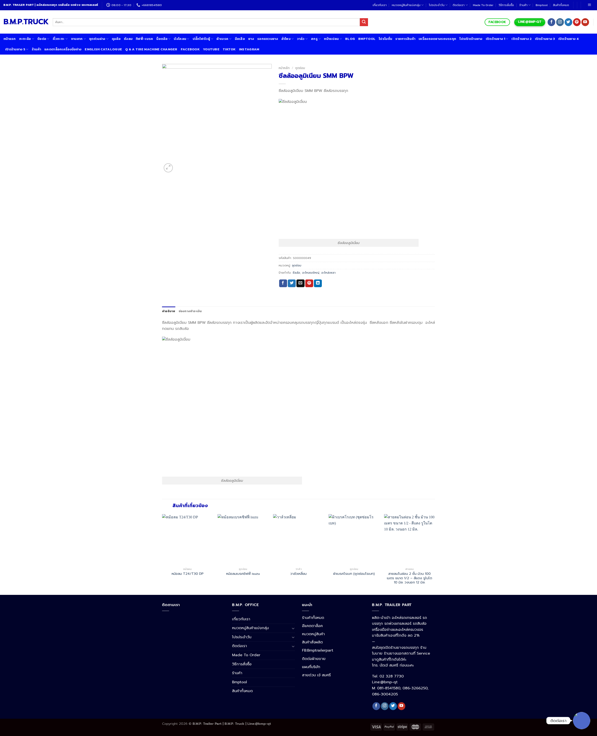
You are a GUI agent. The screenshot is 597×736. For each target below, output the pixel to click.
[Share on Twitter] (292, 283)
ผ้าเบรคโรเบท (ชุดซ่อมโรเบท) (354, 574)
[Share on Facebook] (283, 283)
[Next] (434, 554)
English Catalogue (103, 49)
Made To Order (483, 5)
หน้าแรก (9, 38)
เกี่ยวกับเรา (380, 5)
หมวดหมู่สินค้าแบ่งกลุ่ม (406, 5)
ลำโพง (286, 38)
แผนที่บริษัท (311, 667)
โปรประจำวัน (436, 5)
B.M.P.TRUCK (24, 22)
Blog (350, 38)
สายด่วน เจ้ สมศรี (316, 675)
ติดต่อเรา (459, 5)
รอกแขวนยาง (267, 38)
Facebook (190, 49)
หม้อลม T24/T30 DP (188, 574)
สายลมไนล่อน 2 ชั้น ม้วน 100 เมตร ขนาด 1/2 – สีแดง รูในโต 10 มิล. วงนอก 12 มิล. (409, 578)
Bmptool (542, 5)
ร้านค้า (523, 5)
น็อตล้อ (161, 38)
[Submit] (364, 22)
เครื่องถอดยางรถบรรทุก (437, 38)
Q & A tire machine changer (151, 49)
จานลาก (77, 38)
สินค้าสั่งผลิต (312, 642)
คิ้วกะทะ (59, 38)
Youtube (211, 49)
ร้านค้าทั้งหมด (313, 618)
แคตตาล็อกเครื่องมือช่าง (62, 49)
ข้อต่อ (41, 38)
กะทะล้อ (25, 38)
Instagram (249, 49)
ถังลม (128, 38)
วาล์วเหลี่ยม (298, 574)
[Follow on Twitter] (568, 22)
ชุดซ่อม (300, 68)
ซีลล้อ (296, 272)
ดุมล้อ (116, 38)
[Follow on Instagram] (560, 22)
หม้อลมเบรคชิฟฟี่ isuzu (243, 574)
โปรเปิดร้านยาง (470, 38)
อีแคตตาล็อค (312, 626)
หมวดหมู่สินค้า (313, 634)
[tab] (168, 311)
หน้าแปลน (331, 38)
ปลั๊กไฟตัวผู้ (201, 38)
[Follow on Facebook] (551, 22)
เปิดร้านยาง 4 (568, 38)
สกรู (314, 38)
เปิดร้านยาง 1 (495, 38)
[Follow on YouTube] (585, 22)
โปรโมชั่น (385, 38)
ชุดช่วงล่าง (97, 38)
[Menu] (589, 5)
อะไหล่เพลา (328, 272)
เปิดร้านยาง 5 (15, 49)
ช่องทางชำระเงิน (190, 311)
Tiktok (229, 49)
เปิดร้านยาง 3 (545, 38)
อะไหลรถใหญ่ (310, 272)
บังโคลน (180, 38)
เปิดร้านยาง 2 (521, 38)
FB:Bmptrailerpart (317, 650)
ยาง (251, 38)
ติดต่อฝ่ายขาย (314, 659)
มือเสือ (240, 38)
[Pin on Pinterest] (309, 283)
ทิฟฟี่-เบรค (144, 38)
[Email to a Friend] (300, 283)
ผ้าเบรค (222, 38)
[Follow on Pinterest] (577, 22)
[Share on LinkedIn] (318, 283)
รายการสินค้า (405, 38)
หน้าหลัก (284, 68)
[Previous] (162, 554)
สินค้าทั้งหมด (561, 5)
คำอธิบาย (168, 311)
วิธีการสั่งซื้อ (506, 5)
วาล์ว (300, 38)
